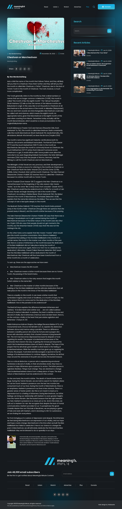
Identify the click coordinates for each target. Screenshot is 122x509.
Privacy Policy (36, 505)
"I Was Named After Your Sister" (97, 53)
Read (46, 7)
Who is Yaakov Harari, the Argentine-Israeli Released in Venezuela (99, 64)
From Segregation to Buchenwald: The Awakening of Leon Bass (99, 89)
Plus (87, 7)
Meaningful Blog (12, 61)
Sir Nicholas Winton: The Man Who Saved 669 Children (97, 77)
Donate (108, 7)
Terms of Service (47, 505)
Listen (55, 7)
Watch (66, 7)
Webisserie (111, 505)
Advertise (77, 7)
